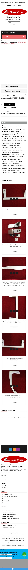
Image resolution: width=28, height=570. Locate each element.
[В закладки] (11, 199)
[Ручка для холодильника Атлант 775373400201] (14, 344)
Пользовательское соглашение (8, 527)
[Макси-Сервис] (14, 12)
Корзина (15, 5)
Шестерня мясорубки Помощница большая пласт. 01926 (26, 94)
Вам (7, 552)
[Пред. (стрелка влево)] (0, 567)
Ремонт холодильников (7, 494)
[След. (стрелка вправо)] (2, 567)
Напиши (15, 568)
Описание (4, 122)
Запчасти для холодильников (12, 113)
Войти (19, 5)
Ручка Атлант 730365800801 (14, 209)
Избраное (9, 5)
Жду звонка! (15, 554)
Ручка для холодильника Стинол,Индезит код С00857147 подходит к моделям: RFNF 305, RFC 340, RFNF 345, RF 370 (14, 283)
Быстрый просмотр (17, 199)
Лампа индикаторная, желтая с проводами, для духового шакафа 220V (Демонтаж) (24, 94)
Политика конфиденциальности (9, 525)
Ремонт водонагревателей (7, 502)
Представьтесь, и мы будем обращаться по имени (11, 556)
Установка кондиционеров (7, 516)
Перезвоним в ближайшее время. (8, 552)
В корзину (10, 104)
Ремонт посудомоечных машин (8, 498)
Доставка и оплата (6, 481)
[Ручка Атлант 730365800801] (14, 195)
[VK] (10, 449)
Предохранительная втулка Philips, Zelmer (14, 418)
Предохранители (14, 42)
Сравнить (5, 107)
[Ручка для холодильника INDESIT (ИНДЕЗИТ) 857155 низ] (14, 381)
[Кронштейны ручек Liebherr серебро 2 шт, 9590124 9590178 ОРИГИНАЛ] (14, 231)
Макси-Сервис (10, 40)
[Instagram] (18, 449)
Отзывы (3, 483)
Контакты (4, 487)
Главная (3, 40)
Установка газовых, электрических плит (10, 518)
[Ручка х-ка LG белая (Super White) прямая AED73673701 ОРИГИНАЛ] (14, 307)
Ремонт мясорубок (6, 500)
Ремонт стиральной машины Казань (9, 496)
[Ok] (14, 449)
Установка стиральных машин (8, 510)
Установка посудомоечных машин (9, 514)
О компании (4, 485)
